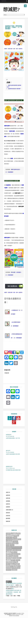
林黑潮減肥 (12, 545)
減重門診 (13, 560)
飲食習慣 (8, 567)
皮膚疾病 (8, 515)
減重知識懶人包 (9, 509)
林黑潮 (7, 545)
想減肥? (11, 9)
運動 (15, 565)
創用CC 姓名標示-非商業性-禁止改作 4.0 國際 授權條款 (14, 587)
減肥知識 (8, 498)
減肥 (8, 552)
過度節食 (20, 48)
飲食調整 (14, 567)
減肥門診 (19, 557)
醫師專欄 (8, 518)
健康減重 (9, 535)
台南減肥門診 (17, 539)
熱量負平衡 (14, 562)
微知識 (13, 543)
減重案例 (8, 506)
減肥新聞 (8, 495)
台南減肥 (15, 537)
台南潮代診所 (15, 541)
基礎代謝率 (10, 48)
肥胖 (7, 566)
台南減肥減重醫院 (9, 539)
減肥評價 (9, 558)
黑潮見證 (14, 569)
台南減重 (9, 541)
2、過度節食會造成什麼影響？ (13, 88)
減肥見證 (16, 556)
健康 (19, 533)
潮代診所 (18, 560)
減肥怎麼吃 (9, 554)
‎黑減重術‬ (8, 533)
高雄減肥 (18, 567)
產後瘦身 (8, 512)
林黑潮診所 (8, 550)
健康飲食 (16, 535)
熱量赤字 (8, 563)
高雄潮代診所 (8, 569)
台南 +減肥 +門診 (9, 537)
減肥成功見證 (17, 554)
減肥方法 (9, 556)
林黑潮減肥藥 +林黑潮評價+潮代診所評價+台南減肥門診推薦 (13, 548)
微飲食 (17, 543)
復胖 (14, 48)
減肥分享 (8, 492)
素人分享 (13, 564)
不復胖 (13, 533)
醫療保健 (8, 521)
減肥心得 (14, 552)
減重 (17, 48)
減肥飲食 (8, 504)
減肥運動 (8, 501)
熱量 (7, 562)
